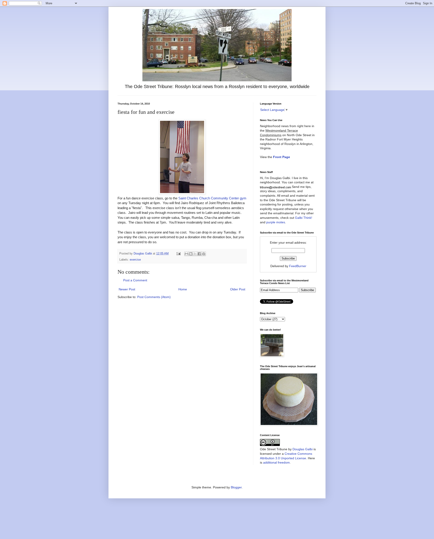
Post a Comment (135, 280)
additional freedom (276, 462)
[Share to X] (195, 254)
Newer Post (127, 289)
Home (182, 289)
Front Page (281, 157)
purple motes (275, 222)
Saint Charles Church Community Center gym (212, 198)
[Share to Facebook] (199, 254)
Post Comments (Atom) (154, 297)
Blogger (236, 487)
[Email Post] (178, 253)
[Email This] (186, 254)
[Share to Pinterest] (203, 254)
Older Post (237, 289)
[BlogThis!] (191, 254)
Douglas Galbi (302, 449)
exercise (135, 259)
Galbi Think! (303, 217)
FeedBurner (297, 266)
